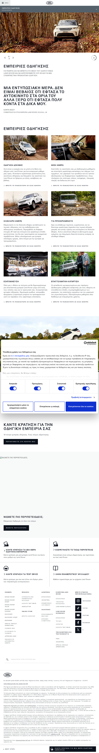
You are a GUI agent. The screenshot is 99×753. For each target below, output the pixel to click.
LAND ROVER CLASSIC (63, 606)
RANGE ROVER (10, 597)
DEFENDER (8, 620)
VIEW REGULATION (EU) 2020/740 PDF (16, 683)
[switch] (37, 388)
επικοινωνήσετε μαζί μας (23, 740)
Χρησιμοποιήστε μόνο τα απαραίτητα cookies (18, 406)
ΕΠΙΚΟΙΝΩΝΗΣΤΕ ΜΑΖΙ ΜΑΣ (47, 615)
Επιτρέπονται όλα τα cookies (80, 406)
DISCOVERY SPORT (11, 617)
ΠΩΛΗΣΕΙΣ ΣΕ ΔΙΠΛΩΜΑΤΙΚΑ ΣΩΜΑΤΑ (9, 641)
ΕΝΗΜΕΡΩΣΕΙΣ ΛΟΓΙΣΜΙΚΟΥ (47, 604)
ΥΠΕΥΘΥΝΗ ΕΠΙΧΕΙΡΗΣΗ (60, 602)
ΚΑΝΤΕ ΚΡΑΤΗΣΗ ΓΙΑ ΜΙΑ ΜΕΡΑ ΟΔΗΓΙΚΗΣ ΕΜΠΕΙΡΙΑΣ (74, 749)
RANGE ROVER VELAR (10, 605)
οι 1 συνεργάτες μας (20, 356)
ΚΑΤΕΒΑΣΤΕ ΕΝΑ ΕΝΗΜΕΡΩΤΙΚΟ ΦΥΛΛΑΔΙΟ (27, 598)
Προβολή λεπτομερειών (81, 397)
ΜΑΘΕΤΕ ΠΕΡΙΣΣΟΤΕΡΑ (16, 527)
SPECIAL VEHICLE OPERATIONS (11, 624)
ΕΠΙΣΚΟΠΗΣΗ (46, 597)
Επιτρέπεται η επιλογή (49, 406)
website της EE (55, 734)
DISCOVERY (9, 614)
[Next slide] (13, 58)
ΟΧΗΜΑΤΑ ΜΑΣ (10, 628)
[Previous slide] (5, 58)
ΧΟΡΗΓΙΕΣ (59, 624)
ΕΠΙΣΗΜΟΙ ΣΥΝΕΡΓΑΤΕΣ (46, 620)
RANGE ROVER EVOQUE (10, 610)
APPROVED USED (10, 636)
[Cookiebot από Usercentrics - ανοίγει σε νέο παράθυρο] (85, 343)
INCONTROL (46, 600)
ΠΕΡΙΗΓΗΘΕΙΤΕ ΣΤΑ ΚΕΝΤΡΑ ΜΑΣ (20, 441)
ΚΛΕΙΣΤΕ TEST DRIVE (29, 603)
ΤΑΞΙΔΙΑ (58, 621)
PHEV (57, 638)
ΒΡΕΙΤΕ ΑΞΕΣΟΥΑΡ (28, 616)
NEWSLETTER (26, 606)
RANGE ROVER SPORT (10, 601)
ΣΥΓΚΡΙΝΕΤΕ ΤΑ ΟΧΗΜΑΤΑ (10, 632)
